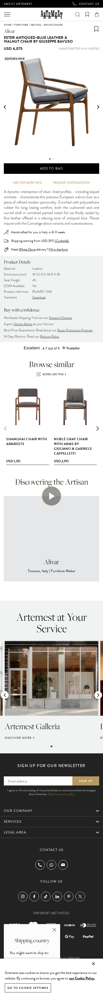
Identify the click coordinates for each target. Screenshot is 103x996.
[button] (5, 107)
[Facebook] (34, 896)
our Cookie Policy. (82, 978)
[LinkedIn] (57, 896)
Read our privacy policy (61, 794)
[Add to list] (96, 29)
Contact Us (89, 4)
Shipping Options (60, 318)
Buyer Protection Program (75, 330)
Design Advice (23, 324)
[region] (51, 977)
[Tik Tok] (45, 896)
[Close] (93, 963)
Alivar (9, 31)
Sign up (85, 781)
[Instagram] (22, 896)
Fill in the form (58, 249)
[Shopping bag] (97, 14)
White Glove (27, 249)
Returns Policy (49, 336)
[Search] (77, 14)
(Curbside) (62, 240)
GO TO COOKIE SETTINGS (27, 988)
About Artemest (18, 4)
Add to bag (51, 168)
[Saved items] (87, 14)
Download (39, 297)
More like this (52, 374)
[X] (80, 896)
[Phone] (40, 864)
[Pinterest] (68, 896)
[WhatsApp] (51, 864)
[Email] (63, 865)
